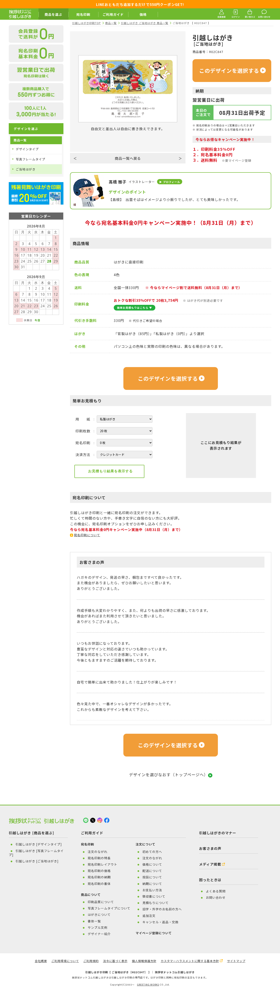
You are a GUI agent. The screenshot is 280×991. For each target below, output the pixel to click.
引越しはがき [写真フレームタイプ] (36, 853)
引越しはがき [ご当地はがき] (37, 861)
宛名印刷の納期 (99, 877)
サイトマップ (236, 961)
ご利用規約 (91, 961)
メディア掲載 (210, 864)
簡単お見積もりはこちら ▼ (134, 307)
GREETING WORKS (148, 984)
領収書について (153, 896)
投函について (152, 877)
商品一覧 (111, 23)
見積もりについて (155, 902)
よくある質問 (216, 891)
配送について (152, 870)
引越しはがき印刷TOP (86, 23)
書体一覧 (94, 921)
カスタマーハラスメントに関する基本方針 (190, 961)
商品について (91, 894)
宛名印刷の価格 (99, 870)
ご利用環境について (65, 961)
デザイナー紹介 (99, 934)
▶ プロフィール (169, 182)
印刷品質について (101, 902)
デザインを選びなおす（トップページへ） (168, 774)
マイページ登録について (154, 933)
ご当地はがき (25, 169)
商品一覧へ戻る (128, 158)
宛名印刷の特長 (99, 858)
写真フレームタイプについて (109, 908)
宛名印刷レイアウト (102, 864)
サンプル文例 (97, 927)
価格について (152, 864)
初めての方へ (152, 851)
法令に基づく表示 (115, 961)
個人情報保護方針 (144, 961)
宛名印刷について (87, 535)
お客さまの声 (210, 848)
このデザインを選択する (229, 70)
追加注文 (149, 915)
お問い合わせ (216, 897)
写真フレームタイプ (30, 159)
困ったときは (210, 879)
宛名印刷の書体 (99, 883)
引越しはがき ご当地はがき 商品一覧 (144, 23)
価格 (143, 14)
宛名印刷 (83, 14)
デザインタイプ (27, 149)
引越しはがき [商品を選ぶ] (31, 832)
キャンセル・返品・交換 (160, 922)
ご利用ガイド (113, 14)
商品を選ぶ (53, 14)
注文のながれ (97, 851)
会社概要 (41, 961)
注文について (145, 844)
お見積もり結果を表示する (110, 471)
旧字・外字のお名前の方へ (162, 909)
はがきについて (99, 914)
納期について (152, 883)
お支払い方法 (152, 890)
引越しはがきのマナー (217, 832)
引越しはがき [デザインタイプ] (39, 844)
